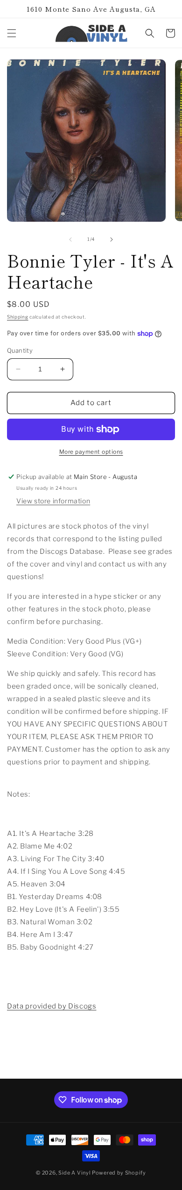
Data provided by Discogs (51, 1006)
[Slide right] (111, 239)
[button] (11, 33)
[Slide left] (70, 239)
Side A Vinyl (74, 1172)
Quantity (20, 350)
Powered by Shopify (119, 1172)
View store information (53, 501)
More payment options (91, 451)
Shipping (17, 316)
